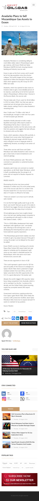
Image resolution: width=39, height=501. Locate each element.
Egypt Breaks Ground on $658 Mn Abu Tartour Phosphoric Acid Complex (23, 443)
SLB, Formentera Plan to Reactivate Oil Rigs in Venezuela (23, 415)
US (22, 467)
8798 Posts (16, 341)
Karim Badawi (7, 467)
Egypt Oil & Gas (26, 26)
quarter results (29, 467)
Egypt (5, 463)
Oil (14, 311)
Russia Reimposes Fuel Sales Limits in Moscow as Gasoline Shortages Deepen (23, 424)
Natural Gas (16, 467)
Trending (10, 409)
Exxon (30, 311)
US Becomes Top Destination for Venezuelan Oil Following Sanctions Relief (17, 370)
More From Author (28, 323)
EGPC (16, 463)
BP (21, 463)
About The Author (10, 323)
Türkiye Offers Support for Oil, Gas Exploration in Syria (21, 434)
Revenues (32, 463)
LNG (25, 463)
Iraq (10, 463)
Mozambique (22, 311)
